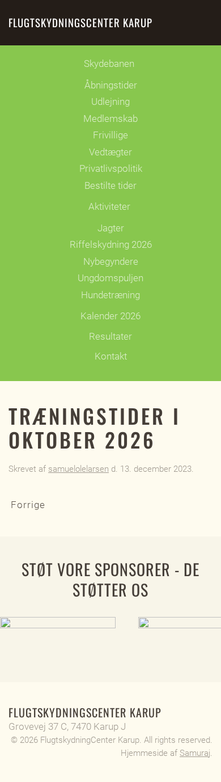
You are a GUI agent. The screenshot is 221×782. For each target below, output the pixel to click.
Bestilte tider (110, 185)
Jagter (110, 228)
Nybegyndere (110, 261)
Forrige (28, 504)
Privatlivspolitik (110, 168)
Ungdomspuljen (110, 278)
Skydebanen (109, 63)
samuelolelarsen (78, 469)
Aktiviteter (109, 206)
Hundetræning (110, 295)
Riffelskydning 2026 (111, 244)
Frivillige (110, 135)
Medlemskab (110, 118)
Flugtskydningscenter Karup (80, 22)
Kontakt (111, 356)
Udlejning (110, 101)
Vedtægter (110, 152)
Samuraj (195, 753)
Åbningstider (110, 85)
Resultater (110, 336)
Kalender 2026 (110, 316)
